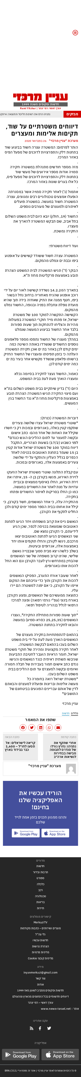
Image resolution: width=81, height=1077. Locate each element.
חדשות (65, 713)
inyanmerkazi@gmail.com (40, 972)
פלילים (74, 713)
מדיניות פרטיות (40, 952)
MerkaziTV (41, 922)
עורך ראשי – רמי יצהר (40, 1003)
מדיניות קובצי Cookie (40, 958)
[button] (58, 727)
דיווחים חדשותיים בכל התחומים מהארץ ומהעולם (40, 996)
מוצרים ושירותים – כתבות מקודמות (40, 928)
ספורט (40, 878)
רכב (40, 890)
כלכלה (40, 884)
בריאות (40, 902)
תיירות (40, 908)
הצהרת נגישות (40, 946)
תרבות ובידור (40, 872)
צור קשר (41, 978)
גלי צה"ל (40, 934)
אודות (40, 984)
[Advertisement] (40, 49)
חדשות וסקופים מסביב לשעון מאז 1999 (40, 990)
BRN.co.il (11, 1070)
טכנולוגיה (40, 896)
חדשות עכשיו (40, 940)
